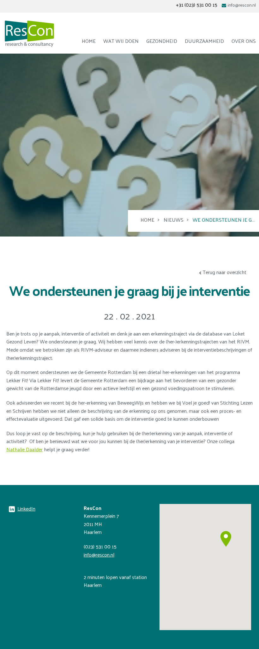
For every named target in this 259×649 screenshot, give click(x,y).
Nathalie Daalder (24, 449)
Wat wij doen (121, 40)
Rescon (29, 33)
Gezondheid (161, 40)
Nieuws (174, 219)
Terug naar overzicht (224, 272)
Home (89, 40)
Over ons (244, 40)
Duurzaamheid (204, 40)
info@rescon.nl (242, 5)
